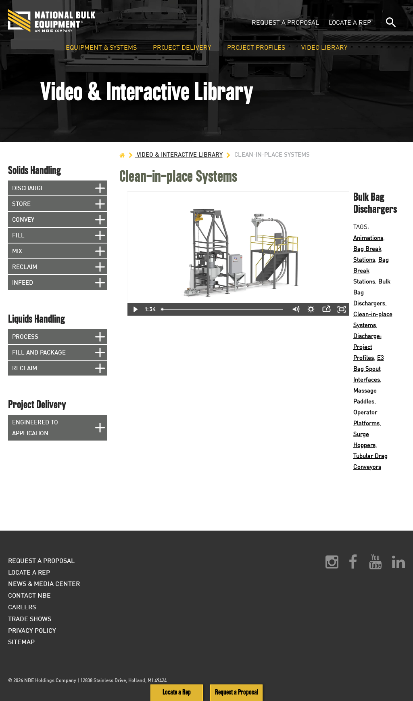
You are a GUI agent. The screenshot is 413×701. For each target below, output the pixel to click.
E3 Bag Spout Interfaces (368, 368)
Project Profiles (256, 47)
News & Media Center (44, 583)
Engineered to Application (35, 427)
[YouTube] (375, 565)
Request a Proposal (285, 22)
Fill (18, 235)
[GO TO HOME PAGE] (122, 154)
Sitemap (21, 641)
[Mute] (295, 309)
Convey (23, 219)
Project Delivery (182, 47)
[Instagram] (331, 565)
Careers (22, 607)
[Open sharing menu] (326, 309)
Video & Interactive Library (179, 154)
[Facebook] (352, 565)
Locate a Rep (350, 22)
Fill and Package (39, 352)
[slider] (223, 309)
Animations (368, 237)
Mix (17, 250)
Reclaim (24, 266)
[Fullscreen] (341, 309)
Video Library (324, 47)
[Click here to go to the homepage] (90, 20)
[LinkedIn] (398, 565)
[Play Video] (135, 309)
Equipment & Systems (101, 47)
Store (21, 203)
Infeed (22, 282)
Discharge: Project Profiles (367, 346)
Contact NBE (29, 595)
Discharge (28, 187)
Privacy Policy (32, 630)
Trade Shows (29, 618)
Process (25, 336)
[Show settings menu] (311, 309)
